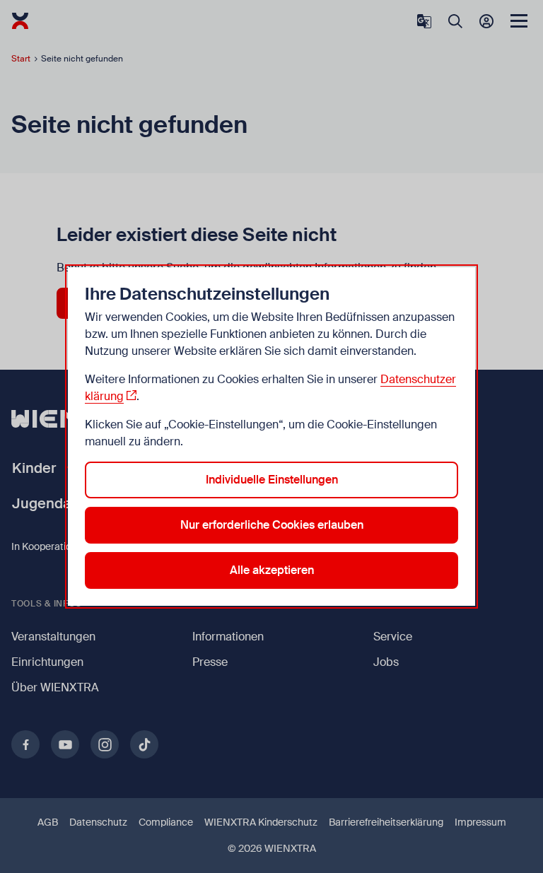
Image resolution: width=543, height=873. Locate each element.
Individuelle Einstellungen (272, 479)
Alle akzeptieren (272, 570)
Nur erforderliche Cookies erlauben (271, 524)
